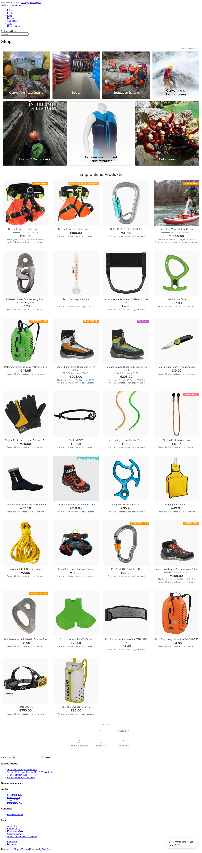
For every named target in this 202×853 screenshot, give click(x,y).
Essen (10, 13)
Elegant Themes (21, 849)
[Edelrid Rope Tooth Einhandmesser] (176, 341)
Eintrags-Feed (13, 828)
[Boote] (76, 69)
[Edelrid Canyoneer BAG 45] (76, 680)
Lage (9, 15)
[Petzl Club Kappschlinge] (76, 273)
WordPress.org (14, 834)
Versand (40, 242)
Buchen (10, 18)
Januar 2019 (12, 800)
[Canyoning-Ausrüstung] (26, 69)
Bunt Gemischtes (15, 814)
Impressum (12, 841)
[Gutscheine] (167, 127)
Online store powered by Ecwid (22, 836)
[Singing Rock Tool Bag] (176, 478)
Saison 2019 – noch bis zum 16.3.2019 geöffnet (29, 772)
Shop (9, 23)
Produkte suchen (79, 745)
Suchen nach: (7, 757)
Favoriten (101, 745)
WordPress (47, 849)
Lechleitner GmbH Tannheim (21, 777)
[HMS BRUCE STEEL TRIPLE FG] (126, 203)
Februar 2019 (13, 797)
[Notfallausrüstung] (126, 69)
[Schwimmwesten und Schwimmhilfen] (101, 127)
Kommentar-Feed (15, 831)
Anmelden (12, 826)
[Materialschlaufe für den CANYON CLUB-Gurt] (126, 273)
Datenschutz (13, 844)
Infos (9, 10)
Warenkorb (123, 745)
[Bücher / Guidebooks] (35, 127)
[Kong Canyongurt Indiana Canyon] (76, 543)
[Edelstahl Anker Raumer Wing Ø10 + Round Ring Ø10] (25, 273)
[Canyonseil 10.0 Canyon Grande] (25, 543)
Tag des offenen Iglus (17, 774)
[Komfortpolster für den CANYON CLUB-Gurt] (126, 613)
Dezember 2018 (14, 803)
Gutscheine (12, 20)
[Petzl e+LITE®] (76, 414)
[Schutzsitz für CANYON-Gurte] (76, 613)
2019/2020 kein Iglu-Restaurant (22, 769)
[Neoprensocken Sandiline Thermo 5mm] (25, 478)
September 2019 (14, 795)
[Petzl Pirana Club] (176, 273)
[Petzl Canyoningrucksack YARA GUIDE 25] (176, 613)
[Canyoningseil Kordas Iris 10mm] (126, 414)
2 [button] (104, 730)
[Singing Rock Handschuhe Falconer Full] (25, 414)
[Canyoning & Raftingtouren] (175, 69)
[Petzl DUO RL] (25, 680)
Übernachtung (13, 26)
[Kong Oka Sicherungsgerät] (126, 478)
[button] (123, 730)
